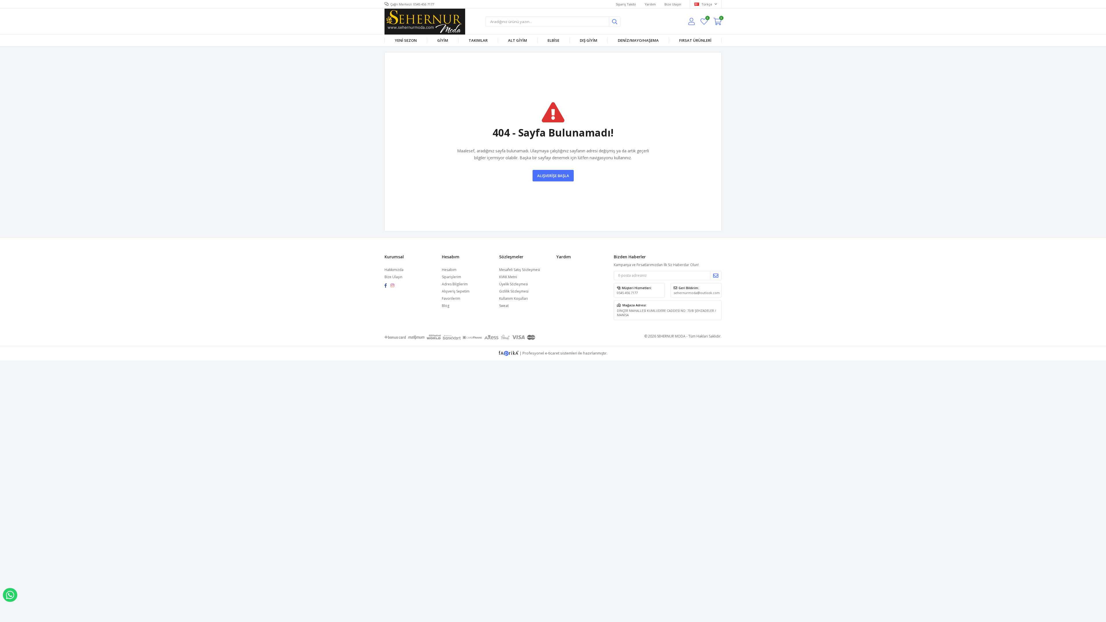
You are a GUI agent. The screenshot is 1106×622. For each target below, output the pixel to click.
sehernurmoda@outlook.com (697, 293)
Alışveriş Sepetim (455, 291)
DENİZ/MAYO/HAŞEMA (638, 40)
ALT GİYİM (517, 40)
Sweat (504, 305)
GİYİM (442, 40)
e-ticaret (552, 352)
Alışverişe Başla (553, 175)
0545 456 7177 (627, 293)
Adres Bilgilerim (455, 284)
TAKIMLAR (478, 40)
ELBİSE (553, 40)
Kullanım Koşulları (513, 298)
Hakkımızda (394, 269)
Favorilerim (707, 19)
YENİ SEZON (406, 40)
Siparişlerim (451, 276)
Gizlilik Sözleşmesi (514, 291)
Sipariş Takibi (626, 4)
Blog (445, 305)
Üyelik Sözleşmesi (513, 284)
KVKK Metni (508, 276)
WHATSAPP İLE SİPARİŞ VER (10, 595)
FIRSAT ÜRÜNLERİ (695, 40)
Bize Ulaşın (672, 4)
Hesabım (449, 269)
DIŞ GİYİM (588, 40)
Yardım (650, 4)
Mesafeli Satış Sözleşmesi (519, 269)
